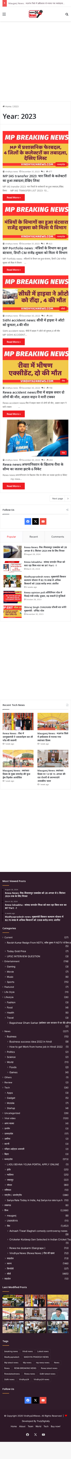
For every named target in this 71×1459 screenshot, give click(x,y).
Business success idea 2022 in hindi (30, 1041)
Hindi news (27, 1351)
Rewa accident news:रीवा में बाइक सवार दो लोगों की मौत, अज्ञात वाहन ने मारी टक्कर (33, 394)
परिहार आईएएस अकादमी (14, 1149)
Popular (11, 536)
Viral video (10, 1118)
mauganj (11, 1215)
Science (11, 1057)
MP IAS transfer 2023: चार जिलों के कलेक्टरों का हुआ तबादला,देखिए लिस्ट (35, 178)
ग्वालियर (10, 1174)
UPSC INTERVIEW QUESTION (23, 956)
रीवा (8, 1225)
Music (10, 976)
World (10, 1062)
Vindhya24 (24, 1379)
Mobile (10, 1103)
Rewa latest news (49, 1368)
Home (8, 106)
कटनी (6, 1144)
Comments (57, 536)
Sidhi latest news (47, 1374)
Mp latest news (11, 1362)
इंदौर (9, 1169)
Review (8, 1082)
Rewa (7, 1368)
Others (8, 1077)
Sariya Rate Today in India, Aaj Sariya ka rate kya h (34, 1200)
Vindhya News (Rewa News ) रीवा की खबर (32, 1253)
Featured (9, 987)
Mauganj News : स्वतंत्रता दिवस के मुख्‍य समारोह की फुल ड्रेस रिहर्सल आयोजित (16, 774)
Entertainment (11, 961)
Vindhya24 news (41, 1379)
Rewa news (29, 1374)
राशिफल (7, 1190)
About (22, 1426)
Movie (10, 971)
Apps (10, 1092)
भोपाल (9, 1184)
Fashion (11, 1002)
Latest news (43, 1351)
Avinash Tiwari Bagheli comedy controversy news (38, 1230)
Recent (34, 536)
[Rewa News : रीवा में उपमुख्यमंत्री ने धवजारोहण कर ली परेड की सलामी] (18, 721)
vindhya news (11, 171)
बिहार (6, 1154)
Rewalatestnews (12, 1374)
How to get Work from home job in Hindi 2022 (36, 1046)
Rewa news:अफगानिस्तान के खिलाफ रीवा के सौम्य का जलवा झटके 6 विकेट (33, 466)
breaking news (11, 1351)
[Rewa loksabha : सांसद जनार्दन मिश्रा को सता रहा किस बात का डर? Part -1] (12, 566)
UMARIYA (12, 1220)
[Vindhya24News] (35, 14)
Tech (7, 1087)
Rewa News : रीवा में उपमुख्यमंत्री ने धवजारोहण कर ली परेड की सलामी (18, 737)
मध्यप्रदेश (8, 1159)
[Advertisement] (35, 60)
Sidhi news (9, 1379)
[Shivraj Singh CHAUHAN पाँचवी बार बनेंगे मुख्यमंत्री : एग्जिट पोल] (12, 612)
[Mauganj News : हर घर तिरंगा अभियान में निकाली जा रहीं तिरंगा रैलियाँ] (58, 1314)
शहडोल (7, 1278)
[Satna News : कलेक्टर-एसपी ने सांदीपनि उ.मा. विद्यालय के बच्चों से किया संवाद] (58, 1327)
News (7, 1031)
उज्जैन (7, 1128)
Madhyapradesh (11, 1357)
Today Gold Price (16, 951)
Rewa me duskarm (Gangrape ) (27, 1248)
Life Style (9, 992)
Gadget (11, 1097)
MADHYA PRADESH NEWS (36, 1357)
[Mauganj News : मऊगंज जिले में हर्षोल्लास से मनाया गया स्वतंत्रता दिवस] (52, 721)
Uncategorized (12, 1113)
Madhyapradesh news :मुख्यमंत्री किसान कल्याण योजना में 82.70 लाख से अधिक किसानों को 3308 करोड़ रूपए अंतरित (45, 580)
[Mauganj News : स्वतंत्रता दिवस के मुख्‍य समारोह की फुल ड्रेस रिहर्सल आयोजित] (18, 758)
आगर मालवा (9, 1123)
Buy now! (55, 1426)
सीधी (9, 1273)
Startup (11, 1108)
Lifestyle (9, 997)
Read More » (14, 197)
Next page (57, 498)
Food (10, 1007)
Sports (10, 981)
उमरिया (7, 1138)
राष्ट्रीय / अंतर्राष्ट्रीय (13, 1195)
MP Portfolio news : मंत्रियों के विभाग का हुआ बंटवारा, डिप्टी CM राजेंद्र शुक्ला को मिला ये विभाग (35, 250)
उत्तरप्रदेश (8, 1133)
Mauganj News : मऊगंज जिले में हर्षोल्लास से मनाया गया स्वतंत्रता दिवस (38, 3)
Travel (10, 1017)
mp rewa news (42, 1362)
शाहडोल (10, 1258)
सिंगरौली (10, 1268)
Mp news (27, 1362)
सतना (9, 1263)
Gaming (11, 966)
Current (8, 937)
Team (30, 1426)
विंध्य (6, 1210)
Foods (13, 1067)
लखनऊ (7, 1205)
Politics (11, 1051)
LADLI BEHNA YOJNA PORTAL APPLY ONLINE (33, 1164)
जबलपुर (10, 1179)
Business (11, 1036)
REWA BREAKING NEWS (25, 1368)
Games (13, 1072)
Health (10, 1012)
